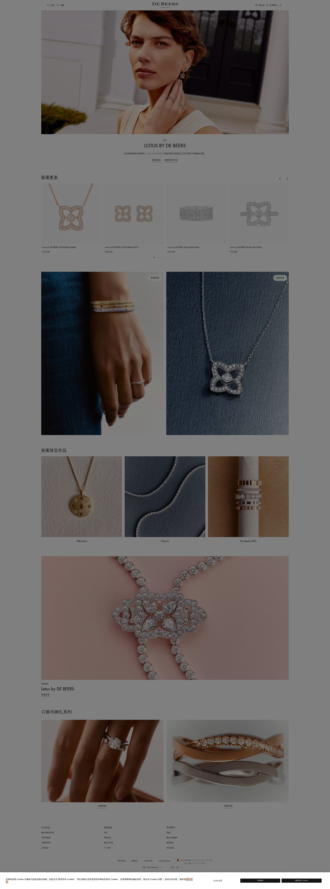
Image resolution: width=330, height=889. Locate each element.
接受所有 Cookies (301, 880)
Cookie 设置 (217, 880)
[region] (165, 880)
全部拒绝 (260, 880)
